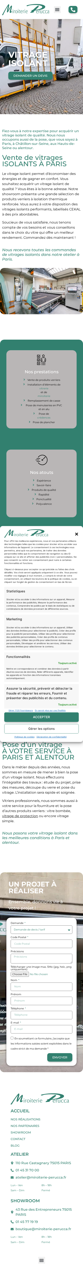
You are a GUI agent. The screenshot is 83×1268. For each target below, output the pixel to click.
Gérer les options (41, 729)
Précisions (17, 951)
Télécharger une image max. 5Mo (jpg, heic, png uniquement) (41, 968)
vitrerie (43, 388)
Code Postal (19, 937)
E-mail (15, 1022)
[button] (76, 534)
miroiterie (44, 396)
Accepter (41, 717)
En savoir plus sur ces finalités (50, 710)
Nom (14, 980)
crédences (43, 417)
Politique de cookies (24, 736)
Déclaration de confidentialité (52, 736)
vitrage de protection (20, 816)
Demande (17, 923)
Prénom (16, 994)
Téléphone (17, 1008)
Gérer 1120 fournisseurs (21, 710)
